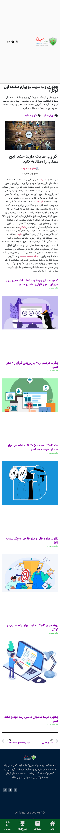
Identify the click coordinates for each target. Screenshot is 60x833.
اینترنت (42, 180)
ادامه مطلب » (52, 288)
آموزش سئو (49, 115)
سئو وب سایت (31, 115)
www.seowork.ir (29, 257)
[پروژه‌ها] (22, 823)
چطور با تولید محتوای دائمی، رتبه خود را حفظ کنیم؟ (31, 719)
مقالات (37, 829)
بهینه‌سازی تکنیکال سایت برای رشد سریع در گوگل (32, 627)
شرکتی (22, 227)
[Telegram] (13, 41)
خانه (52, 829)
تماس (7, 829)
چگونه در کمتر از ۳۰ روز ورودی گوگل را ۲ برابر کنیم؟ (32, 365)
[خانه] (52, 823)
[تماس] (7, 823)
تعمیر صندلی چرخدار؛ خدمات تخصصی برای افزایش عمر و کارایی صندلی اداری (32, 282)
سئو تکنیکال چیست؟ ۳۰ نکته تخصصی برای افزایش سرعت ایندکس (32, 447)
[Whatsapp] (8, 41)
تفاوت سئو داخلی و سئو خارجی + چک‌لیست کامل (32, 540)
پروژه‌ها (22, 829)
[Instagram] (17, 41)
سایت (19, 235)
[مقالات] (37, 823)
